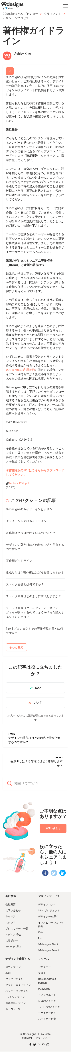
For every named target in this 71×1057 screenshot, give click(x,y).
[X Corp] (54, 873)
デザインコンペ (47, 904)
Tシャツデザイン (15, 997)
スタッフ (10, 922)
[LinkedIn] (62, 873)
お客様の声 (11, 940)
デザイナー (44, 967)
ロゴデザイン (13, 967)
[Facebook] (45, 873)
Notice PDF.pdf (19, 483)
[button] (66, 6)
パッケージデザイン (16, 991)
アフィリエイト (47, 995)
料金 (40, 932)
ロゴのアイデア (47, 1001)
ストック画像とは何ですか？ (25, 584)
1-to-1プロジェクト (49, 910)
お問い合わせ (53, 828)
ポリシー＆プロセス (16, 18)
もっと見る (16, 647)
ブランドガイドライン (18, 985)
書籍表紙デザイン (15, 1003)
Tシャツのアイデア (49, 1007)
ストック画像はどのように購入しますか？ (33, 596)
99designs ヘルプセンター (20, 13)
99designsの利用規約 (20, 369)
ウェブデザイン (14, 979)
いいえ (37, 702)
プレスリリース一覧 (16, 928)
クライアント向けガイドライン (26, 521)
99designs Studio (48, 944)
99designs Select (48, 950)
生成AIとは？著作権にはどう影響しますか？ (35, 572)
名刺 (8, 973)
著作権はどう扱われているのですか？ (30, 533)
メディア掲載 (13, 934)
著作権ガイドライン (19, 560)
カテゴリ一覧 (13, 1009)
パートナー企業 (47, 1019)
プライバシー (43, 1038)
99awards (44, 989)
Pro (40, 938)
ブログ (42, 973)
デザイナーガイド (48, 1013)
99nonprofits (13, 946)
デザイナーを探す (48, 916)
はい (38, 687)
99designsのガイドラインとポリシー (30, 509)
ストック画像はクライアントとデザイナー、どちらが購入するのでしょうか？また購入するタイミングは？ (35, 612)
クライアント (52, 13)
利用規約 (27, 1038)
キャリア (10, 916)
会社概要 (10, 904)
